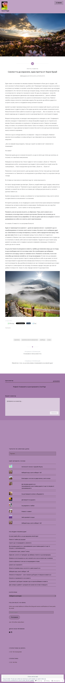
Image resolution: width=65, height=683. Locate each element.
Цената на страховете (15, 564)
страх (49, 339)
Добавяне (56, 381)
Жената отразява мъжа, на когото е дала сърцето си (24, 568)
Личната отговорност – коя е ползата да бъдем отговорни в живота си (30, 574)
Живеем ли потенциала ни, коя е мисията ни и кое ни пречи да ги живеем (31, 558)
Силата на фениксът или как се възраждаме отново (24, 561)
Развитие (35, 68)
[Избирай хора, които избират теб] (32, 470)
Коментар (54, 412)
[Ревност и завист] (32, 509)
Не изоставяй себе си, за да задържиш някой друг (23, 536)
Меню (60, 2)
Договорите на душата (28, 499)
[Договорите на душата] (32, 497)
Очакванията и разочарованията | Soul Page (32, 386)
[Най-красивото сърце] (32, 515)
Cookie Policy (33, 680)
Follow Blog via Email (17, 602)
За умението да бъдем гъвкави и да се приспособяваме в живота (28, 581)
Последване (14, 617)
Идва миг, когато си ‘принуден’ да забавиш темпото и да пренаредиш (30, 554)
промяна (16, 339)
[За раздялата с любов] (32, 503)
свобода (42, 339)
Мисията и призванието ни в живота (20, 578)
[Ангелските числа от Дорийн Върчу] (32, 464)
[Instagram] (11, 632)
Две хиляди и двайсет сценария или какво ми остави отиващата (28, 584)
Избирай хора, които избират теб (31, 472)
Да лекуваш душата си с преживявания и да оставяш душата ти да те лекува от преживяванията (38, 486)
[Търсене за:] (32, 453)
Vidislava (32, 76)
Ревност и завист (27, 511)
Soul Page (5, 11)
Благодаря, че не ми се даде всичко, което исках (36, 478)
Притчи (29, 68)
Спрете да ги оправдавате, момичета (20, 543)
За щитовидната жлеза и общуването (33, 494)
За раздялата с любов (28, 505)
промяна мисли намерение (30, 339)
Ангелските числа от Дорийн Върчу (32, 466)
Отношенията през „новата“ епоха (19, 551)
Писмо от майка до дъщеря (17, 539)
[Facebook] (9, 632)
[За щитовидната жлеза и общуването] (32, 491)
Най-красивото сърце (28, 517)
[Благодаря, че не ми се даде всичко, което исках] (32, 476)
